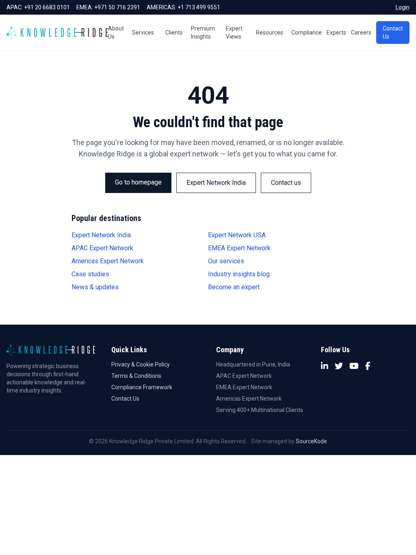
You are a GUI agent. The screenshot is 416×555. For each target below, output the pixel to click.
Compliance (306, 32)
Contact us (286, 182)
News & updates (95, 287)
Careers (361, 32)
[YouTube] (354, 366)
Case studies (90, 274)
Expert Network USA (237, 235)
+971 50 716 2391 (117, 7)
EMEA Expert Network (239, 248)
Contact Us (393, 32)
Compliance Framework (141, 387)
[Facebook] (367, 366)
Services (143, 32)
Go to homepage (138, 182)
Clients (174, 32)
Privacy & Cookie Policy (140, 364)
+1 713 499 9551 (199, 7)
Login (403, 7)
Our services (226, 261)
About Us (116, 32)
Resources (269, 32)
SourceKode (311, 441)
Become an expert (234, 287)
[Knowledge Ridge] (57, 32)
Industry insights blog (239, 274)
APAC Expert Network (102, 248)
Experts (336, 32)
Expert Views (234, 32)
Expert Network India (216, 182)
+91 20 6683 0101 (47, 7)
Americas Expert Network (108, 261)
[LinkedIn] (324, 366)
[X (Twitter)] (339, 366)
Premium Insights (203, 32)
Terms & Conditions (136, 376)
